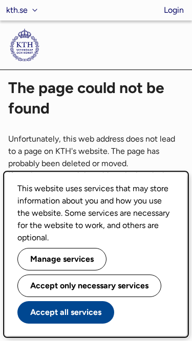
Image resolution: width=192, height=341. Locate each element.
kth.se (17, 10)
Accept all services (65, 312)
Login (174, 10)
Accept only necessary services (89, 285)
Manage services (62, 259)
